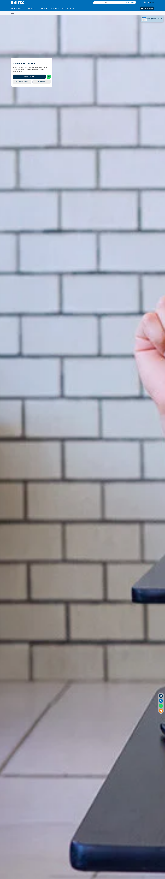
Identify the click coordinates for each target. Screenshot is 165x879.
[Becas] (161, 696)
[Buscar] (140, 2)
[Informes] (161, 711)
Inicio (12, 13)
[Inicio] (17, 2)
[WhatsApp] (161, 706)
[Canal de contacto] (145, 2)
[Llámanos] (161, 701)
